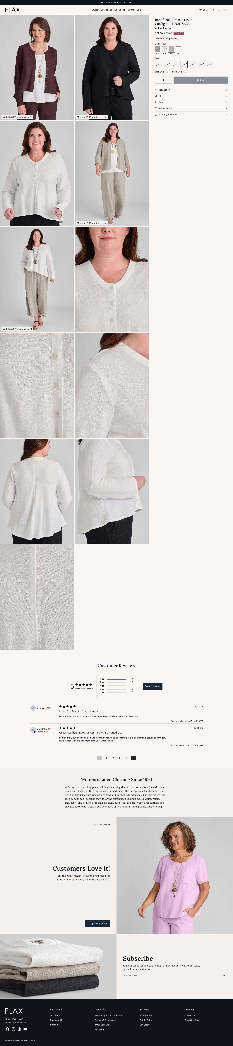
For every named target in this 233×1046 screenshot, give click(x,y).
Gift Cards (144, 1024)
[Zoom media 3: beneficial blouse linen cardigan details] (37, 173)
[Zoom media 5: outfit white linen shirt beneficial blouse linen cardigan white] (37, 279)
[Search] (213, 10)
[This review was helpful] (195, 745)
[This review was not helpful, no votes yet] (200, 720)
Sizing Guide (146, 1015)
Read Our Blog (191, 1020)
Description (164, 90)
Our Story (55, 1015)
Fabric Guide (177, 71)
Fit (159, 96)
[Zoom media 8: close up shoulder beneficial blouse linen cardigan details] (112, 385)
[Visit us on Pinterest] (19, 1029)
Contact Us (189, 1015)
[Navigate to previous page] (99, 758)
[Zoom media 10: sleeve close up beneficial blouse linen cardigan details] (112, 491)
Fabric (161, 102)
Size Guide (160, 71)
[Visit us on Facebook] (7, 1029)
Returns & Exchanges (105, 1020)
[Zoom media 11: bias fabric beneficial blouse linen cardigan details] (37, 597)
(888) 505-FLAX (14, 1018)
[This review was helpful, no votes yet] (195, 720)
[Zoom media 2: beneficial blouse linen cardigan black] (112, 67)
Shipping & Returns (167, 114)
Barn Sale (55, 1024)
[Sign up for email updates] (224, 975)
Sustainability (57, 1020)
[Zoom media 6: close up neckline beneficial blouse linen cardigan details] (112, 279)
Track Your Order (103, 1024)
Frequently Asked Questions (109, 1015)
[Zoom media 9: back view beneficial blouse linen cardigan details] (37, 491)
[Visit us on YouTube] (25, 1029)
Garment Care (165, 108)
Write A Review (152, 686)
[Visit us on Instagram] (13, 1029)
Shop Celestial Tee (97, 923)
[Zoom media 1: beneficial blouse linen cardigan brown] (37, 67)
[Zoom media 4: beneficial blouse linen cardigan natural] (112, 173)
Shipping (99, 1029)
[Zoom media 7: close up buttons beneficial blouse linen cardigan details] (37, 385)
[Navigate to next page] (133, 758)
